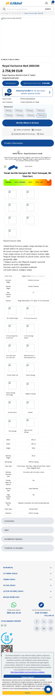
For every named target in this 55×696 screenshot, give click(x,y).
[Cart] (52, 3)
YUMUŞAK (8, 182)
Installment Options (13, 539)
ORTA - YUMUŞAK (20, 182)
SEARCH (48, 9)
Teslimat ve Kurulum (13, 548)
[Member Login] (46, 3)
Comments (9, 521)
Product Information (13, 143)
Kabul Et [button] (27, 693)
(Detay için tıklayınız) (38, 276)
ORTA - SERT (39, 182)
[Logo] (14, 3)
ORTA (30, 182)
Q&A (6, 530)
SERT (48, 182)
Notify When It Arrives (27, 123)
